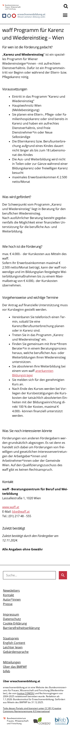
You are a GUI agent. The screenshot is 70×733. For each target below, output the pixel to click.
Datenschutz (12, 619)
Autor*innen (12, 599)
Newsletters (11, 590)
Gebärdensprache (16, 652)
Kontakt (8, 595)
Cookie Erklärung (15, 623)
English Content (14, 643)
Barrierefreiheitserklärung (21, 628)
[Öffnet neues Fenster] (11, 7)
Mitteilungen (12, 662)
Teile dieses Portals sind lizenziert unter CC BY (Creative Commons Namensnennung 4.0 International (32, 710)
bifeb (6, 671)
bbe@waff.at (21, 512)
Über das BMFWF (15, 667)
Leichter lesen (13, 647)
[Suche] (66, 6)
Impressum (11, 614)
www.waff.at (10, 507)
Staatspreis (11, 638)
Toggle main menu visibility (65, 15)
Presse (8, 604)
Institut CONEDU (25, 693)
